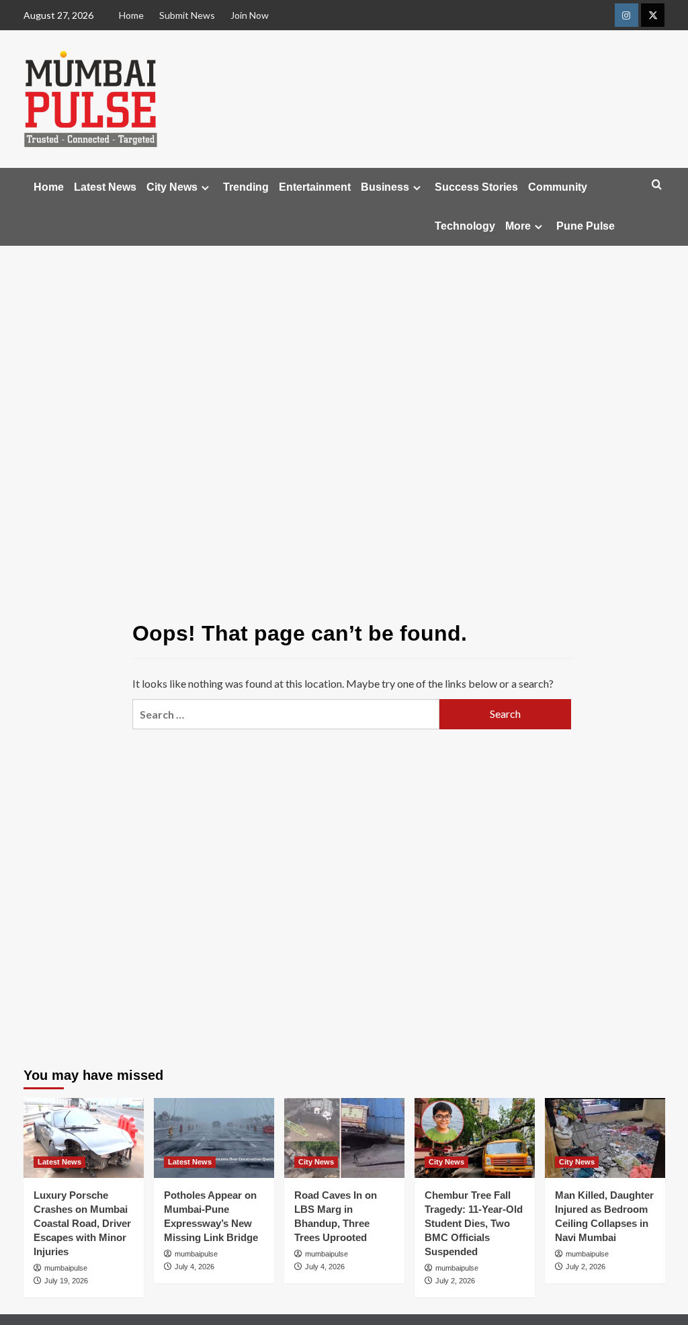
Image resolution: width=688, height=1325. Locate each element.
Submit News (187, 15)
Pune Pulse (585, 226)
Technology (465, 226)
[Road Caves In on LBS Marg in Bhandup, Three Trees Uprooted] (344, 1138)
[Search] (656, 185)
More (518, 226)
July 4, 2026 (194, 1267)
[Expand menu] (205, 187)
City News (172, 187)
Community (557, 187)
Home (131, 15)
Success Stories (476, 187)
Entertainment (315, 187)
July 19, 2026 (66, 1281)
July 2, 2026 (455, 1281)
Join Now (249, 15)
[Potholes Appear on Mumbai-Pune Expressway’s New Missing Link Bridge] (214, 1138)
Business (385, 187)
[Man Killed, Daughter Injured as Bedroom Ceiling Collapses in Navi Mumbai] (605, 1138)
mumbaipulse (65, 1268)
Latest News (105, 187)
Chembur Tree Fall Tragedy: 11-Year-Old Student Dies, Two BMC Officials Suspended (474, 1223)
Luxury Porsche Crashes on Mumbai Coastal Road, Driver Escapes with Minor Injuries (82, 1223)
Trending (246, 187)
